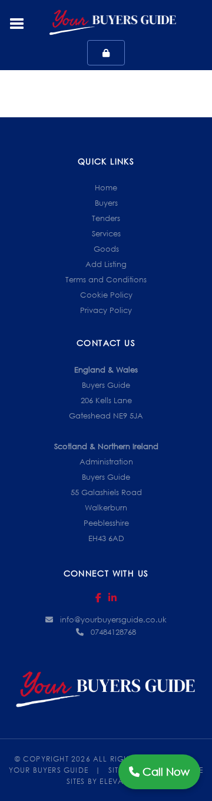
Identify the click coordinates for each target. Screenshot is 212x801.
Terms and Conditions (106, 279)
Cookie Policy (106, 294)
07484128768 (113, 632)
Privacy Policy (106, 310)
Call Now (165, 771)
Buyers (106, 202)
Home (106, 187)
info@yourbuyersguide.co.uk (113, 619)
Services (106, 233)
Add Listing (106, 264)
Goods (106, 248)
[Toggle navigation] (17, 22)
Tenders (106, 218)
